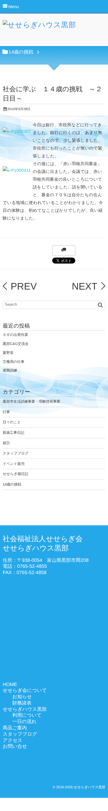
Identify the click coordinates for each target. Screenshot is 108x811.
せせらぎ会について (25, 690)
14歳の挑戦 (12, 484)
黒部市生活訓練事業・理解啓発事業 (31, 401)
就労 (6, 443)
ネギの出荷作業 (15, 335)
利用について (27, 715)
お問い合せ (15, 746)
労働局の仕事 (13, 362)
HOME (10, 684)
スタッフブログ (15, 453)
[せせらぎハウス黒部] (39, 27)
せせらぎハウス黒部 (25, 709)
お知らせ (22, 696)
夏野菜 (8, 353)
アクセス (12, 740)
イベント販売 (14, 464)
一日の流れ (24, 721)
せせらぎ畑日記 (15, 474)
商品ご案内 (15, 728)
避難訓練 (10, 370)
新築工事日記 (13, 432)
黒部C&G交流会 (15, 344)
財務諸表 (22, 703)
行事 (6, 412)
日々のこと (12, 422)
